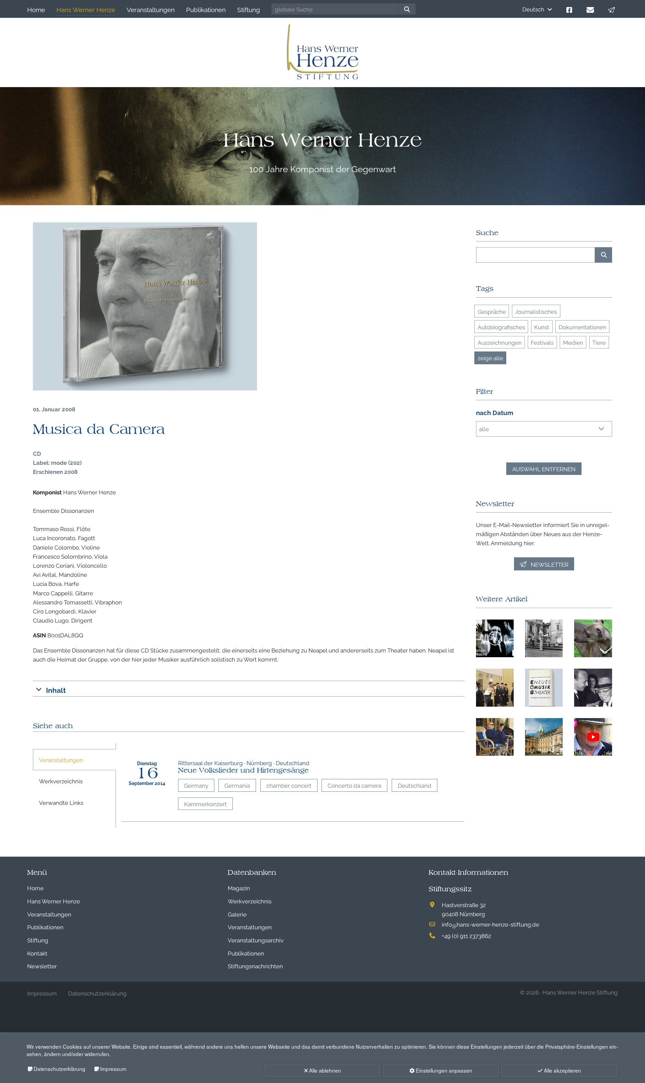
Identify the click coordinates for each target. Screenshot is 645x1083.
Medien (573, 342)
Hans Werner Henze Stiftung (580, 992)
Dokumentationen (582, 327)
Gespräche (492, 311)
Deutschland (414, 785)
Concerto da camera (354, 785)
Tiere (599, 342)
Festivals (542, 342)
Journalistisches (536, 311)
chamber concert (288, 785)
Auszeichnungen (500, 342)
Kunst (541, 327)
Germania (237, 785)
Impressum (113, 1068)
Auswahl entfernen (543, 469)
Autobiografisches (501, 327)
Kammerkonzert (205, 804)
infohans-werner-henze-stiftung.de (490, 924)
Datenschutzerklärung (59, 1068)
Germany (196, 785)
